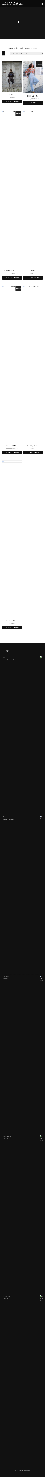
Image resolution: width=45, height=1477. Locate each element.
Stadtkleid (13, 3)
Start (9, 48)
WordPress (28, 1470)
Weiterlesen (33, 103)
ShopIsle (16, 1470)
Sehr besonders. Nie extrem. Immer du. (13, 5)
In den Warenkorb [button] (13, 101)
